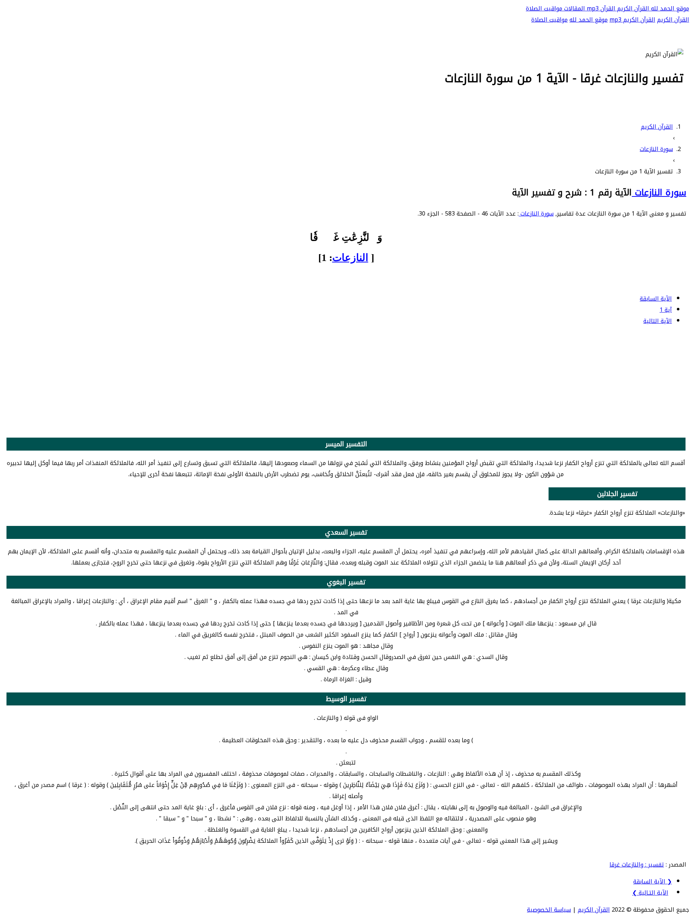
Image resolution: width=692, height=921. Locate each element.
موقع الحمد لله (669, 8)
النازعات (350, 257)
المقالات (573, 8)
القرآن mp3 (600, 8)
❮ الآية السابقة (652, 881)
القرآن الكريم (632, 8)
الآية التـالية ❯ (650, 892)
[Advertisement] (346, 382)
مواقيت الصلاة (544, 8)
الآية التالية (657, 321)
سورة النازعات (659, 192)
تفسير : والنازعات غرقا (636, 864)
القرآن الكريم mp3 (632, 19)
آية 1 (666, 309)
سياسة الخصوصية (549, 909)
